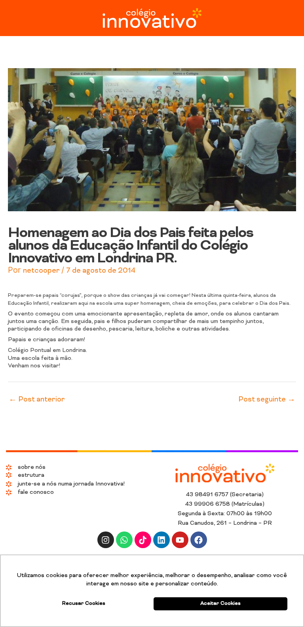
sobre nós (32, 467)
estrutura (31, 475)
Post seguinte (266, 399)
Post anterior (37, 399)
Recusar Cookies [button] (83, 603)
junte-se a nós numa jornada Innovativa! (71, 484)
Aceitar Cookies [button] (220, 603)
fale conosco (36, 492)
